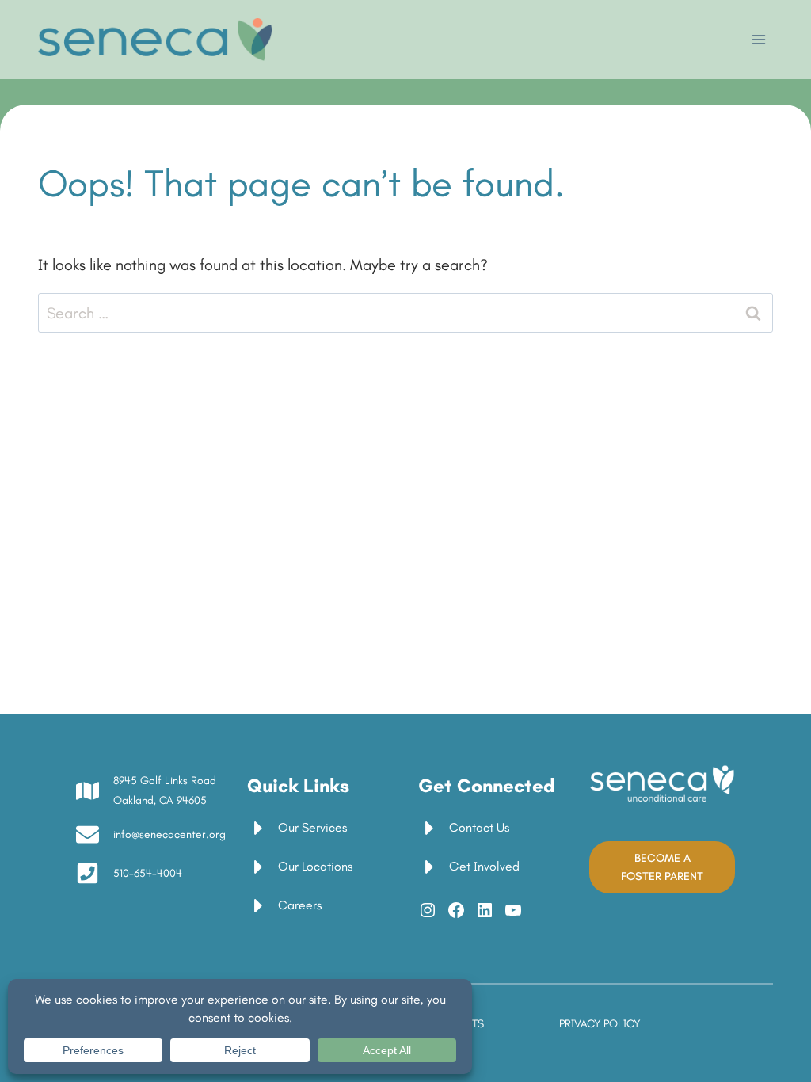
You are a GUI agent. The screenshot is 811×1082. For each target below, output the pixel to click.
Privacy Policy (599, 1024)
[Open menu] (758, 39)
